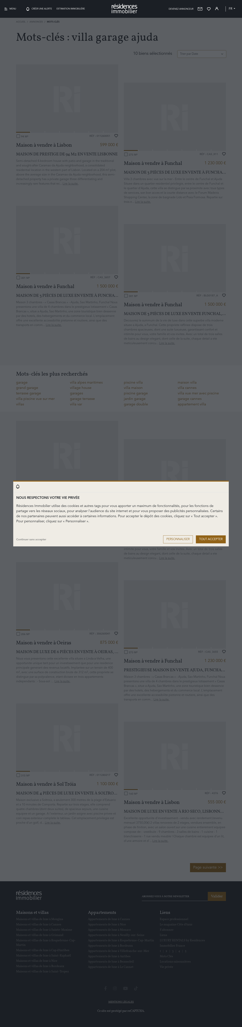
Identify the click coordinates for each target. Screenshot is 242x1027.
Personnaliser (178, 539)
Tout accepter (211, 539)
